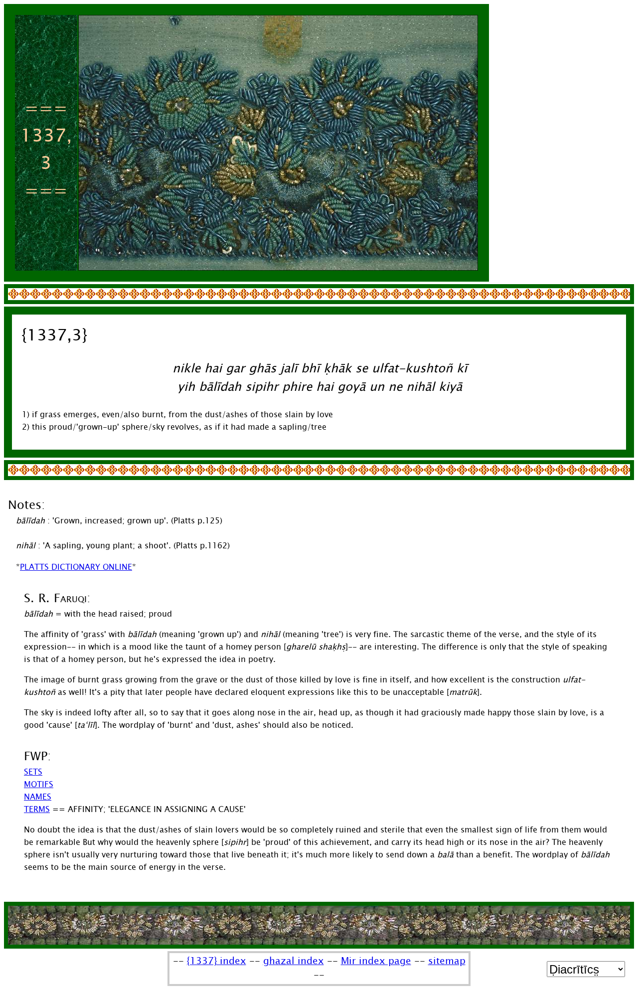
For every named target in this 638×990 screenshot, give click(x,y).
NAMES (37, 797)
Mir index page (376, 961)
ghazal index (293, 961)
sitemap (447, 961)
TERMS (37, 809)
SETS (33, 772)
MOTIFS (38, 784)
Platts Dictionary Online (76, 567)
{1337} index (216, 961)
